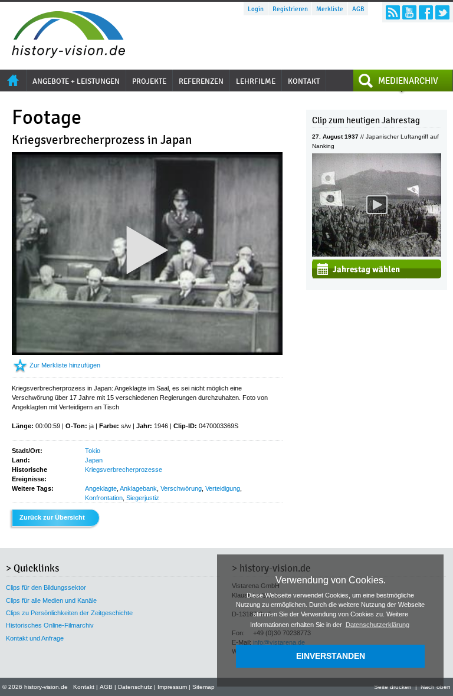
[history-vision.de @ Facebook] (426, 12)
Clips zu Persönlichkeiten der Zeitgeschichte (69, 612)
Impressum (172, 687)
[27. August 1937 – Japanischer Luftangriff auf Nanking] (376, 254)
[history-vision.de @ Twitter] (442, 12)
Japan (94, 460)
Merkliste (329, 9)
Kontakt (83, 687)
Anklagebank (138, 488)
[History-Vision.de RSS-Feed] (393, 12)
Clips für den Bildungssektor (46, 587)
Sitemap (203, 687)
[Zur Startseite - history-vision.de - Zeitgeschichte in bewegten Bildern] (62, 55)
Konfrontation (104, 497)
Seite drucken (393, 687)
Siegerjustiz (142, 497)
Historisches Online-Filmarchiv (50, 625)
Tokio (92, 450)
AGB (358, 9)
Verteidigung (222, 488)
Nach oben (436, 687)
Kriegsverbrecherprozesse (123, 469)
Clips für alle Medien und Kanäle (51, 600)
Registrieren (290, 9)
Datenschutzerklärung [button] (377, 624)
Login (256, 9)
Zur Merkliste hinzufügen (64, 365)
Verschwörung (181, 488)
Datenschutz (135, 687)
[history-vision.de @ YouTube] (409, 12)
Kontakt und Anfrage (35, 638)
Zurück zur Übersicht (52, 517)
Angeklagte (101, 488)
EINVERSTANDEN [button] (330, 656)
